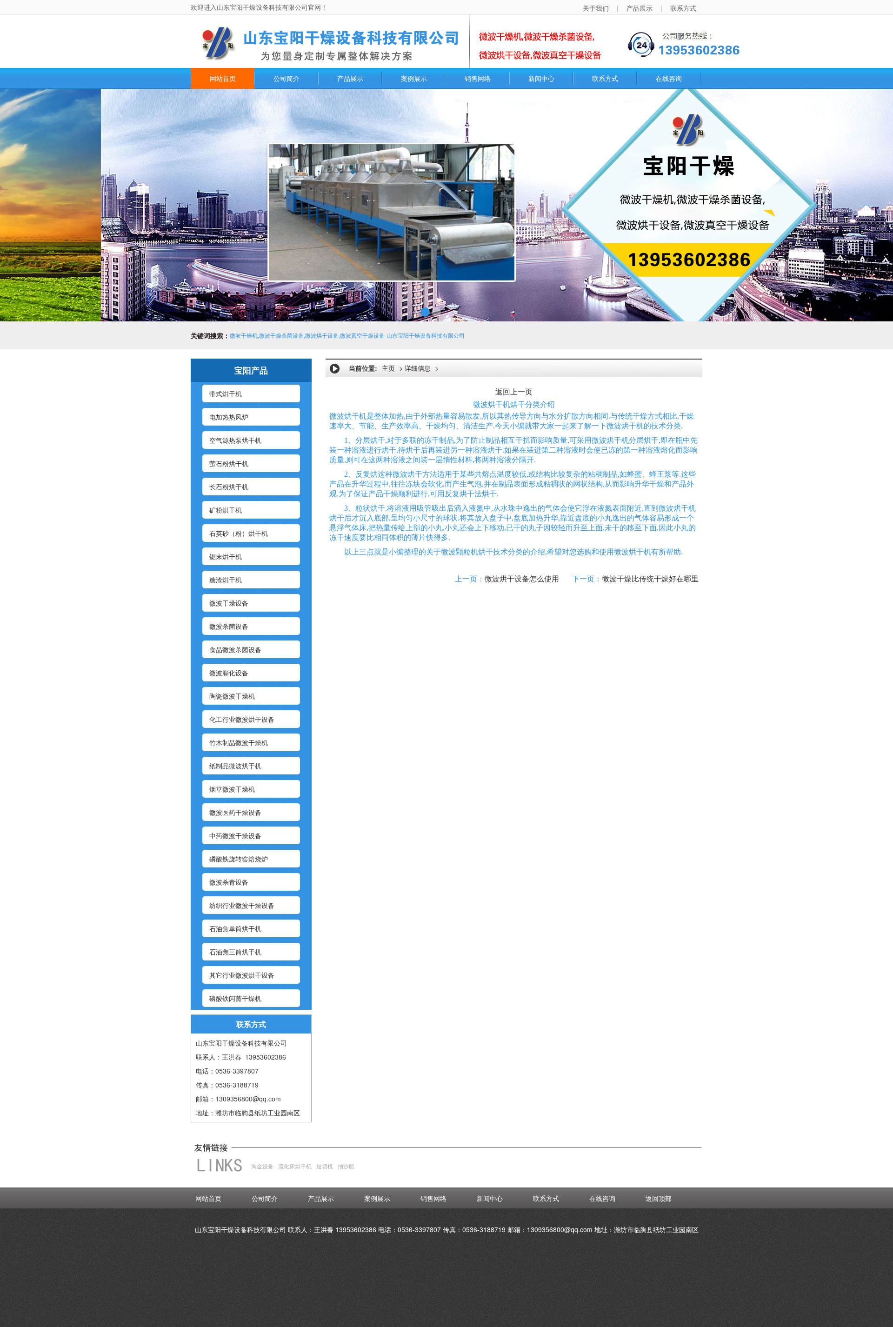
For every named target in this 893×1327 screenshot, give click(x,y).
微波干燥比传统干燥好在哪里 (650, 579)
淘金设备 (262, 1166)
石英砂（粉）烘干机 (238, 533)
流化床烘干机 (295, 1166)
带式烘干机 (225, 393)
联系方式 (605, 78)
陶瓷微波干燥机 (232, 695)
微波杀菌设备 (228, 626)
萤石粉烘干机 (228, 463)
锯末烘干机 (225, 556)
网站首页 (223, 78)
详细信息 (418, 368)
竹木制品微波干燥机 (238, 742)
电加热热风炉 (228, 416)
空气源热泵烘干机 (235, 440)
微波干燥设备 (228, 602)
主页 (388, 368)
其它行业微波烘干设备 (241, 975)
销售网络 (478, 78)
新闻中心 (541, 78)
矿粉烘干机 (225, 509)
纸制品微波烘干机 (235, 765)
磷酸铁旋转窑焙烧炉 (238, 858)
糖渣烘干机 (225, 579)
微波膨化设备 (228, 672)
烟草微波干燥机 (232, 789)
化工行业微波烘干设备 (241, 719)
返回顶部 (659, 1198)
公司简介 (286, 78)
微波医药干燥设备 (235, 812)
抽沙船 (346, 1166)
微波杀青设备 (228, 882)
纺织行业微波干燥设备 (241, 905)
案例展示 (414, 78)
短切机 (324, 1166)
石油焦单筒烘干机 (235, 928)
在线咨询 (669, 78)
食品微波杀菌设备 (235, 649)
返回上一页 (514, 392)
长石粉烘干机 (228, 486)
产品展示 (350, 78)
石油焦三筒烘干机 (235, 951)
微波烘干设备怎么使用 (522, 579)
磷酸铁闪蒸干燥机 (235, 998)
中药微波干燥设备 (235, 835)
